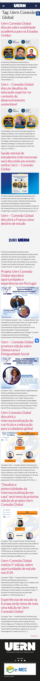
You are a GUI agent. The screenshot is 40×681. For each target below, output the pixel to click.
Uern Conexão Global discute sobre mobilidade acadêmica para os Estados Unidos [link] (19, 29)
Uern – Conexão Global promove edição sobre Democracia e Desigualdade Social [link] (17, 348)
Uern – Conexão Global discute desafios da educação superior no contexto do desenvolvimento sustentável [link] (17, 94)
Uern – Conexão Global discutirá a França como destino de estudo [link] (17, 219)
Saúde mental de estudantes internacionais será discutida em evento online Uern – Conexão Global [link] (19, 161)
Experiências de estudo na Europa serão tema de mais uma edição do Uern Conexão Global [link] (19, 605)
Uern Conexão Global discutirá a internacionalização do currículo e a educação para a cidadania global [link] (17, 420)
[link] (20, 5)
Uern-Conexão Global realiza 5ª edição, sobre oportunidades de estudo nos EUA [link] (18, 567)
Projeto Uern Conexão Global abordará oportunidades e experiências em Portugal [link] (18, 277)
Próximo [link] (35, 636)
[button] (3, 5)
